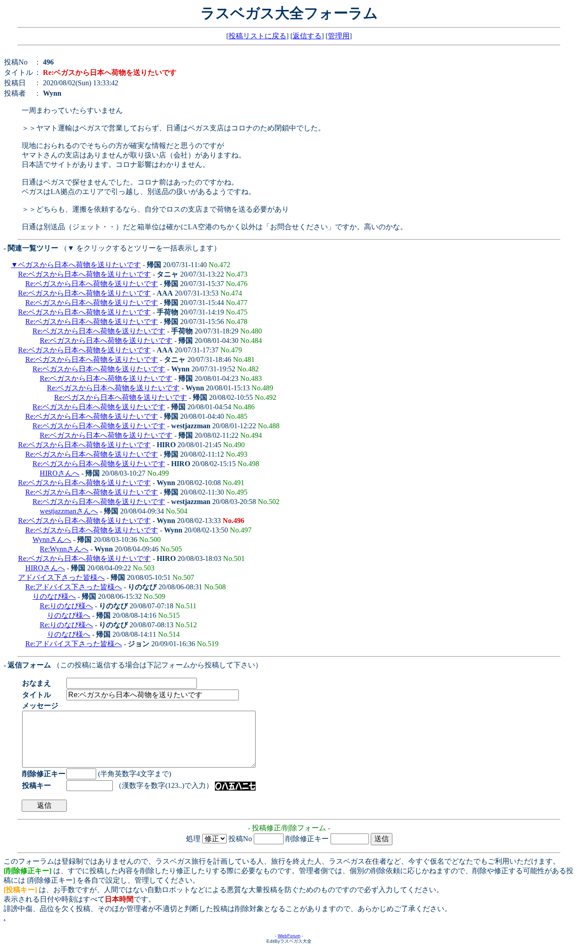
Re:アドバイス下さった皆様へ (73, 587)
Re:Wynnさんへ (64, 549)
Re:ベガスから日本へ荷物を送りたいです (84, 274)
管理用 (339, 36)
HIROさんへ (59, 473)
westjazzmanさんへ (69, 511)
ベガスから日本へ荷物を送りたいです (79, 264)
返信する (307, 36)
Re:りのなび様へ (66, 606)
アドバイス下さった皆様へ (61, 577)
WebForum (289, 935)
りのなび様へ (54, 596)
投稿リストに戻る (257, 36)
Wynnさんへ (52, 539)
